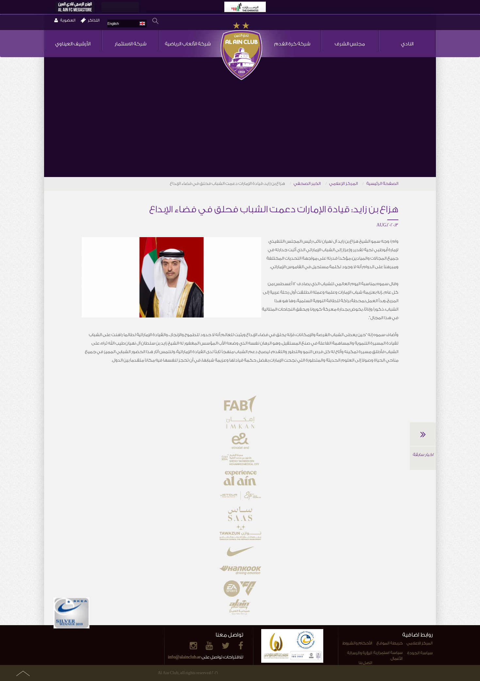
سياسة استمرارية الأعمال (387, 655)
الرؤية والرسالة (359, 653)
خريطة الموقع (389, 643)
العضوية (67, 20)
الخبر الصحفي (307, 183)
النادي (407, 44)
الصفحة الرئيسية (382, 183)
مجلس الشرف (350, 44)
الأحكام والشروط (357, 643)
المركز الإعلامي (343, 183)
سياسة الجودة (420, 653)
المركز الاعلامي (420, 643)
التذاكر (94, 20)
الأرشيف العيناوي (72, 44)
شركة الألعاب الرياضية (188, 44)
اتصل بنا (365, 662)
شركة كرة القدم (292, 44)
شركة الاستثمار (130, 44)
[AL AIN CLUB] (241, 51)
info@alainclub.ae (184, 657)
